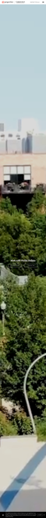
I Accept (40, 514)
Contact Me (31, 265)
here (12, 516)
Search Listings (14, 265)
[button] (44, 514)
